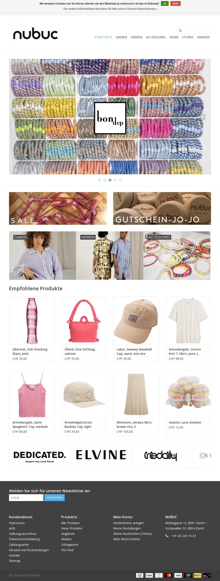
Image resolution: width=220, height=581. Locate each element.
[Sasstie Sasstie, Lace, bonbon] (188, 394)
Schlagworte (69, 545)
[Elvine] (100, 455)
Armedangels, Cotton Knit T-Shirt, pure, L (185, 351)
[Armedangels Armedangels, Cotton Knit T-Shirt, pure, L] (188, 321)
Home (173, 37)
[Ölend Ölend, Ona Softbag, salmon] (84, 321)
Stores (187, 37)
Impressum (17, 523)
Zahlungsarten (19, 545)
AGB (12, 528)
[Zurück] (17, 117)
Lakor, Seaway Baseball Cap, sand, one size (134, 351)
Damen (121, 37)
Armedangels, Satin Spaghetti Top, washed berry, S (29, 424)
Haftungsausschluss (23, 534)
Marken (203, 37)
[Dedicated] (39, 455)
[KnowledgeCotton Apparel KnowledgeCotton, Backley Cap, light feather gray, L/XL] (84, 394)
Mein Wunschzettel (126, 539)
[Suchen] (179, 30)
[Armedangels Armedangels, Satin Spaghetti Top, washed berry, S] (32, 394)
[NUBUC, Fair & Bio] (35, 34)
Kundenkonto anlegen (128, 523)
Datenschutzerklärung (24, 539)
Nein (175, 3)
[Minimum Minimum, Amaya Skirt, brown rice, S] (136, 394)
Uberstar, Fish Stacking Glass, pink (29, 351)
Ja (164, 3)
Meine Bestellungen (127, 528)
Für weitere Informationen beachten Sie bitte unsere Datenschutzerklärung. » (110, 8)
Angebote (68, 534)
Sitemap (14, 561)
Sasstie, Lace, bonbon (185, 422)
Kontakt (14, 555)
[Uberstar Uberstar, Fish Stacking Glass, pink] (32, 321)
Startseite (103, 37)
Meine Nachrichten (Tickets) (132, 534)
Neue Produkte (71, 528)
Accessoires (156, 37)
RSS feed (67, 550)
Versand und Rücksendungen (29, 550)
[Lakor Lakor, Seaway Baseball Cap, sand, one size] (136, 321)
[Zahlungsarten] (139, 575)
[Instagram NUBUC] (207, 491)
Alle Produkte (70, 523)
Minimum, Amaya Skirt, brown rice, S (134, 424)
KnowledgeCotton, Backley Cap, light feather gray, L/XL (79, 424)
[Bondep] (110, 116)
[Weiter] (202, 117)
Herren (136, 37)
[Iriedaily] (161, 455)
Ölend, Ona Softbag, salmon (80, 351)
